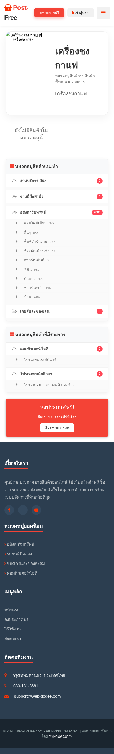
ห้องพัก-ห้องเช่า (39, 251)
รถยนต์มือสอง (19, 554)
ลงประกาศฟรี (49, 13)
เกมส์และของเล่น (60, 311)
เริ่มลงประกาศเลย (57, 428)
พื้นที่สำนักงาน (39, 242)
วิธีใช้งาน (12, 629)
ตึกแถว (33, 279)
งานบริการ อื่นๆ (60, 180)
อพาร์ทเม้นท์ (36, 260)
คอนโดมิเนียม (38, 223)
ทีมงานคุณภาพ (61, 736)
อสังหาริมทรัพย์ (60, 212)
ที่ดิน (31, 269)
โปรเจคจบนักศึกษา (60, 374)
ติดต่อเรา (12, 638)
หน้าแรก (12, 609)
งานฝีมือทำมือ (60, 196)
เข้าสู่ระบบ (82, 13)
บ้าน (31, 297)
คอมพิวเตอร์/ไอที (60, 349)
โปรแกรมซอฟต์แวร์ (41, 360)
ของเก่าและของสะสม (25, 563)
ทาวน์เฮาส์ (37, 288)
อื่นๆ (30, 233)
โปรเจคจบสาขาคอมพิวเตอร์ (48, 385)
